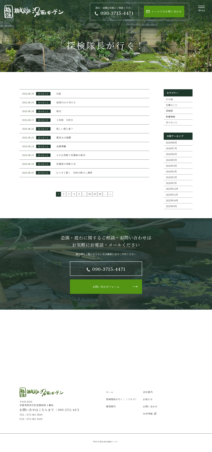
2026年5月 (171, 160)
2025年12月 (172, 188)
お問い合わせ (150, 406)
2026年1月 (171, 183)
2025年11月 (172, 194)
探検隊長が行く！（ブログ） (121, 399)
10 (89, 194)
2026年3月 (171, 171)
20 (94, 194)
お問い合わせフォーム (106, 286)
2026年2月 (171, 177)
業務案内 (111, 406)
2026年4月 (171, 165)
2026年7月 (171, 148)
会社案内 (148, 392)
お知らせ (148, 399)
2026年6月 (171, 154)
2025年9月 (171, 206)
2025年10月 (172, 200)
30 (100, 194)
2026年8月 (171, 142)
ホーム (109, 392)
